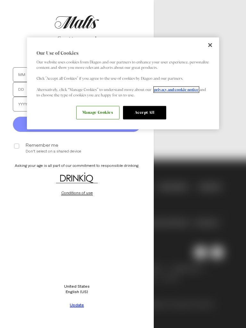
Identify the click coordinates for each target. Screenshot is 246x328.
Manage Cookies (97, 112)
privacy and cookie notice (176, 89)
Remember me (42, 145)
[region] (123, 83)
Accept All (145, 112)
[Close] (210, 45)
